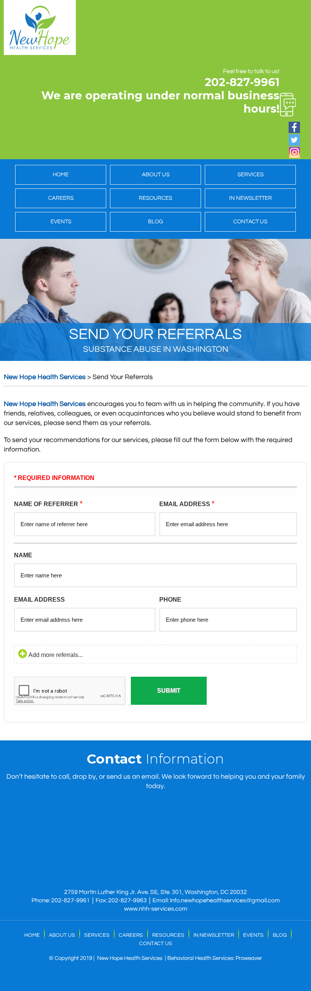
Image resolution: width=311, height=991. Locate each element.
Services (250, 174)
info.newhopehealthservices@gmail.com (225, 900)
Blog (155, 221)
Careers (61, 198)
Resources (155, 198)
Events (60, 221)
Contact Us (250, 221)
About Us (156, 174)
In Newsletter (250, 198)
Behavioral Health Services (200, 958)
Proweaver (249, 958)
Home (61, 174)
